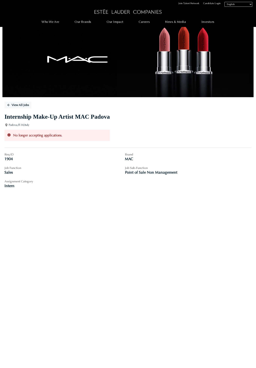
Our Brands (83, 22)
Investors (207, 22)
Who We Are (50, 22)
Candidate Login (212, 3)
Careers (144, 22)
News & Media (175, 22)
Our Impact (115, 22)
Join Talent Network (189, 3)
